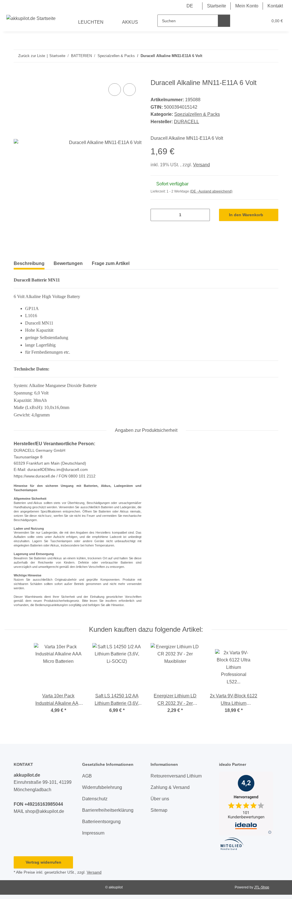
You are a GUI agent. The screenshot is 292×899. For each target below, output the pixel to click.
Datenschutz (95, 798)
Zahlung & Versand (170, 787)
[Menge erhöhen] (203, 215)
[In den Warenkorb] (18, 75)
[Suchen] (224, 21)
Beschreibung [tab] (29, 263)
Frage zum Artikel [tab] (110, 263)
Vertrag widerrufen (43, 862)
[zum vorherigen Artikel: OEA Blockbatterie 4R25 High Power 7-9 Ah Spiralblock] (260, 56)
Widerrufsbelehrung (102, 787)
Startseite (216, 5)
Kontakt (275, 5)
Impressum (93, 833)
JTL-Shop (261, 887)
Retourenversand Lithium (176, 776)
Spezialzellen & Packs (197, 114)
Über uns (160, 798)
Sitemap (159, 810)
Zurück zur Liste (31, 56)
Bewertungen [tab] (68, 263)
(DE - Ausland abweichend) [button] (211, 191)
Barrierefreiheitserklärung (107, 810)
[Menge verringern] (157, 215)
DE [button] (189, 5)
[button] (241, 20)
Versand (201, 164)
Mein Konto (246, 5)
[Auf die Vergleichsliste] (114, 89)
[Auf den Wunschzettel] (129, 89)
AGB (87, 776)
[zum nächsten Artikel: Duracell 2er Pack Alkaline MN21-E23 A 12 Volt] (272, 56)
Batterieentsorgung (101, 821)
